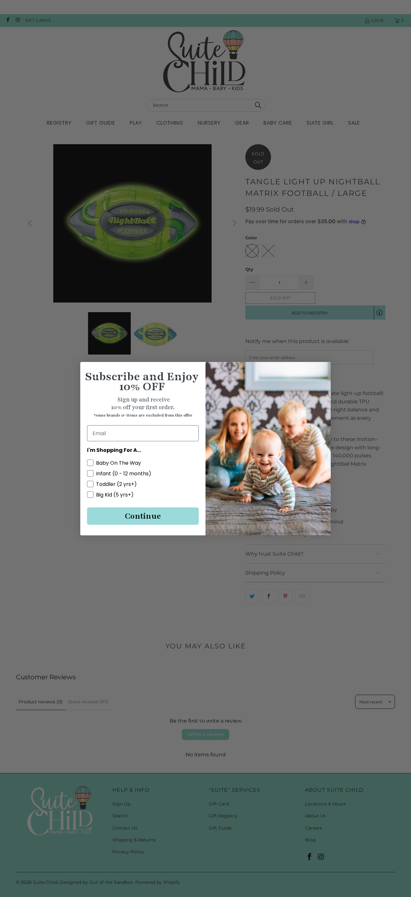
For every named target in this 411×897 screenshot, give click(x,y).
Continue (143, 516)
